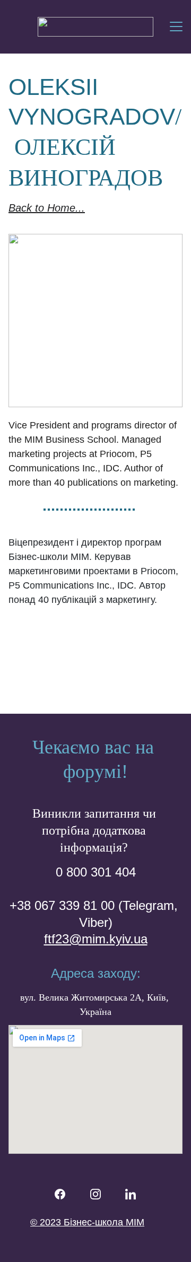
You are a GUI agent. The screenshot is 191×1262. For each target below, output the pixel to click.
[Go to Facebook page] (60, 1194)
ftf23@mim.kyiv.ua (95, 939)
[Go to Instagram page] (95, 1194)
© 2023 (47, 1222)
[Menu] (176, 26)
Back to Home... (46, 208)
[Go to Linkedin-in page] (130, 1194)
